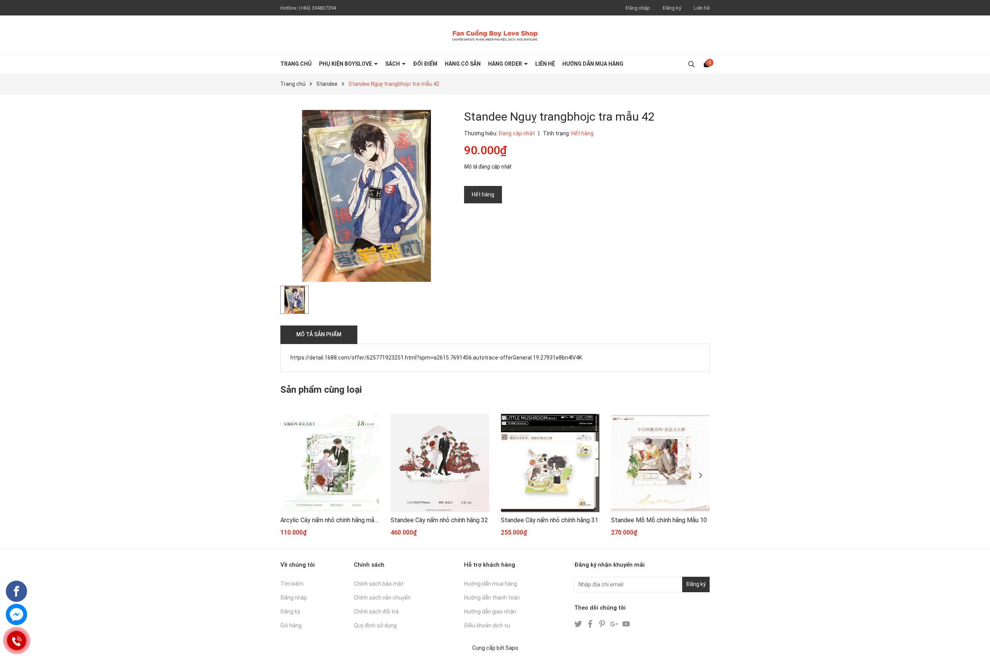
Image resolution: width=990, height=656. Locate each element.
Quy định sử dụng (375, 625)
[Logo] (495, 34)
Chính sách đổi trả (376, 611)
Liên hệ (702, 8)
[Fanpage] (16, 591)
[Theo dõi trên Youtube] (626, 623)
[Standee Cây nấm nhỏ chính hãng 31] (550, 463)
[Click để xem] (366, 196)
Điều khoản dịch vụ (487, 625)
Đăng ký (672, 8)
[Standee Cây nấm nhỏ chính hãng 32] (440, 463)
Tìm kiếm (292, 584)
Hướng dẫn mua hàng (490, 584)
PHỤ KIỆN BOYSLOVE (346, 64)
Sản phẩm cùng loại (321, 389)
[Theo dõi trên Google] (614, 623)
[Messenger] (16, 614)
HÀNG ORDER (505, 64)
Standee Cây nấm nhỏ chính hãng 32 (439, 520)
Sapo (511, 648)
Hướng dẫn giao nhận (490, 611)
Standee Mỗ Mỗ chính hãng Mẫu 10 (659, 520)
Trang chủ (296, 64)
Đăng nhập (638, 8)
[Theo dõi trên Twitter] (578, 623)
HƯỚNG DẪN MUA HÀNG (592, 64)
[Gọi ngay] (16, 640)
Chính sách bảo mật (378, 584)
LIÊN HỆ (545, 64)
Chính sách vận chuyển (382, 598)
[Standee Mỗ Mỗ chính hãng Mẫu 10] (660, 463)
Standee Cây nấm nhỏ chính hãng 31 (549, 520)
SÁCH (393, 64)
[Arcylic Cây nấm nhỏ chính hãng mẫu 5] (329, 463)
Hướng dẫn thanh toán (492, 598)
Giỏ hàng (291, 625)
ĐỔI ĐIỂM (425, 64)
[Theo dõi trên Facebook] (590, 623)
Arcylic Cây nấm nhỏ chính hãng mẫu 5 (329, 520)
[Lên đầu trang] (976, 642)
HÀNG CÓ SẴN (463, 64)
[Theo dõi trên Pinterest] (602, 623)
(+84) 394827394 (317, 8)
